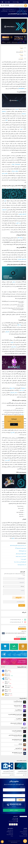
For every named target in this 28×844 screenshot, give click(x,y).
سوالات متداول (25, 830)
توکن (21, 129)
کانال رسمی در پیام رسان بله (23, 836)
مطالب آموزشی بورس (10, 830)
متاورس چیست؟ (23, 559)
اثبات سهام (12, 388)
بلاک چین (13, 432)
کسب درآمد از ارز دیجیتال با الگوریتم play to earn (18, 545)
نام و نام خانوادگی (22, 787)
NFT (7, 120)
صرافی (13, 282)
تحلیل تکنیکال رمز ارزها (10, 834)
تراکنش (22, 414)
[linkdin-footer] (10, 824)
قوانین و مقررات (25, 834)
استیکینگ (23, 388)
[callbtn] (2, 841)
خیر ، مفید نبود (17, 639)
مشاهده (26, 775)
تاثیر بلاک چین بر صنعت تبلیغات (21, 556)
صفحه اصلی (25, 11)
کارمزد (12, 342)
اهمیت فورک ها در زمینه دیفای (21, 553)
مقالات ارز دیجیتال (19, 11)
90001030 (15, 804)
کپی (3, 633)
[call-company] (8, 5)
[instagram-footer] (12, 824)
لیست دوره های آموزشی (10, 831)
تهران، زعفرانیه (14, 818)
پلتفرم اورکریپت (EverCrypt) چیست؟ (22, 771)
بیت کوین (18, 223)
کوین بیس (7, 460)
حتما (14, 424)
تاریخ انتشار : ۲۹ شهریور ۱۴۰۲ (24, 770)
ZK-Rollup (20, 238)
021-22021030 (14, 819)
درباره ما (12, 836)
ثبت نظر (21, 605)
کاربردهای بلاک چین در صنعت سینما (20, 562)
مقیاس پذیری (5, 173)
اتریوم (17, 109)
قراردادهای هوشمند (21, 259)
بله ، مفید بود (23, 639)
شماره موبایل (23, 793)
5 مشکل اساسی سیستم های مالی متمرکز (9, 771)
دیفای (13, 538)
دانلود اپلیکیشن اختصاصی (23, 831)
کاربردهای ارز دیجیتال (12, 11)
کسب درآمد (21, 390)
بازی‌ (5, 201)
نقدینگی (7, 332)
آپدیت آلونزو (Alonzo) (22, 551)
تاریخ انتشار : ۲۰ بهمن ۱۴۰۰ (11, 770)
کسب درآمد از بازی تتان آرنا (22, 564)
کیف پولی (13, 347)
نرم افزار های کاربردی (24, 833)
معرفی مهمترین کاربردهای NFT (20, 548)
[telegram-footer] (17, 824)
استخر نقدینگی (13, 392)
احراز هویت (4, 210)
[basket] (6, 5)
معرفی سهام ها (11, 833)
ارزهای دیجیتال (15, 171)
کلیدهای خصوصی (22, 214)
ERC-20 (19, 325)
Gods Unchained (16, 164)
